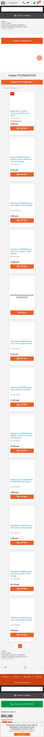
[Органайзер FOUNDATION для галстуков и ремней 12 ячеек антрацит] (22, 561)
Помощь (38, 677)
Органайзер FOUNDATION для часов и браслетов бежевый (21, 389)
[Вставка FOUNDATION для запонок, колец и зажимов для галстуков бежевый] (22, 146)
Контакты (5, 677)
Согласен (22, 734)
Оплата (16, 677)
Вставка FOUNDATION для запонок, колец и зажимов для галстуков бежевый (21, 159)
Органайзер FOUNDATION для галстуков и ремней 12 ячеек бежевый (21, 251)
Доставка (27, 677)
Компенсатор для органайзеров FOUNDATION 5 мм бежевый (21, 481)
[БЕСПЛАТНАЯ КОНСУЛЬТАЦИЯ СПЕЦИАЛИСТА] (22, 284)
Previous (2, 667)
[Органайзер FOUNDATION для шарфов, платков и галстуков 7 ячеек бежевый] (22, 422)
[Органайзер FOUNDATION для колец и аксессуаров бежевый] (22, 330)
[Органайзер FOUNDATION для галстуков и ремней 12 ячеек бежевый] (22, 238)
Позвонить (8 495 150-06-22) (23, 704)
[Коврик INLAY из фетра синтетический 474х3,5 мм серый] (22, 100)
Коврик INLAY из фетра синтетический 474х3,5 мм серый (19, 113)
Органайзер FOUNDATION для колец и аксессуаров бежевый (21, 342)
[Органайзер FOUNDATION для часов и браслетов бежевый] (22, 376)
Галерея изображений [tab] (22, 41)
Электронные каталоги (22, 682)
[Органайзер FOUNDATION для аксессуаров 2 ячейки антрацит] (22, 515)
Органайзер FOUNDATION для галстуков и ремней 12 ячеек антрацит (21, 574)
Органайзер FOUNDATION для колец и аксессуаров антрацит (21, 619)
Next (42, 667)
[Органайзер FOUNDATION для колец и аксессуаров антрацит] (22, 607)
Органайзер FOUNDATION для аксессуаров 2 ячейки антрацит (21, 527)
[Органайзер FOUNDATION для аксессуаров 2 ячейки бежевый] (22, 192)
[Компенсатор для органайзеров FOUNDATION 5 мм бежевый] (22, 468)
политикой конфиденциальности (22, 731)
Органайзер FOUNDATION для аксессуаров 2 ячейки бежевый (21, 204)
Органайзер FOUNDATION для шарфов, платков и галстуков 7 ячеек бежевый (21, 436)
